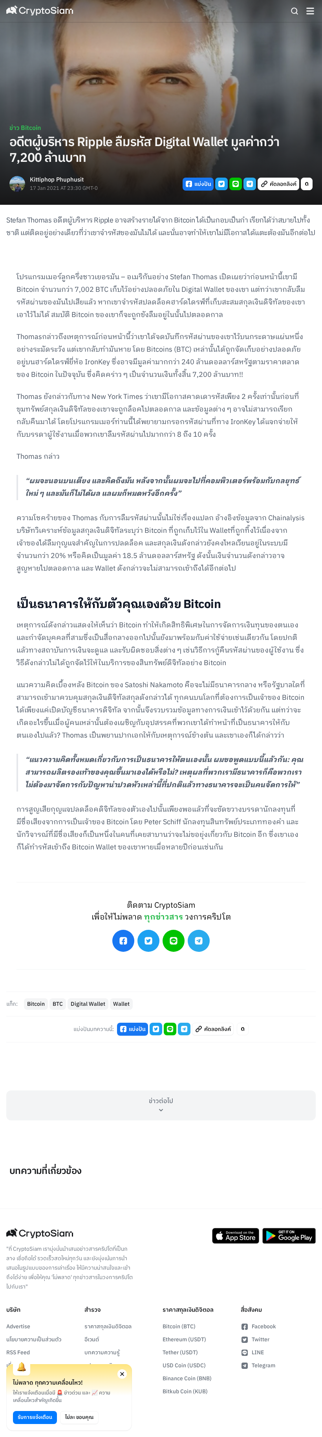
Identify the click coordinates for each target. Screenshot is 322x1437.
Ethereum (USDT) (184, 1339)
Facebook (264, 1326)
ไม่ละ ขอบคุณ (79, 1417)
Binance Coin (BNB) (187, 1378)
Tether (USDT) (180, 1352)
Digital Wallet (88, 1004)
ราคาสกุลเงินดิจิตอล (108, 1326)
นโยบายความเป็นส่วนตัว (33, 1339)
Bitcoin (36, 1004)
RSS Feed (18, 1352)
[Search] (294, 11)
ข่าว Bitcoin (25, 128)
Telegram (263, 1365)
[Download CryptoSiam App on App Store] (235, 1236)
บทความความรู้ (102, 1352)
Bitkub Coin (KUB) (185, 1391)
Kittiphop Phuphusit (57, 180)
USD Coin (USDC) (184, 1365)
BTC (58, 1004)
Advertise (18, 1326)
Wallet (121, 1004)
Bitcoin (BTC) (179, 1326)
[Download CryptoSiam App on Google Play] (289, 1236)
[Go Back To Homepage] (39, 11)
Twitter (260, 1339)
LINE (258, 1352)
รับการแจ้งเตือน (35, 1417)
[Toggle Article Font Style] (307, 184)
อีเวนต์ (91, 1339)
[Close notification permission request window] (122, 1374)
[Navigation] (310, 11)
